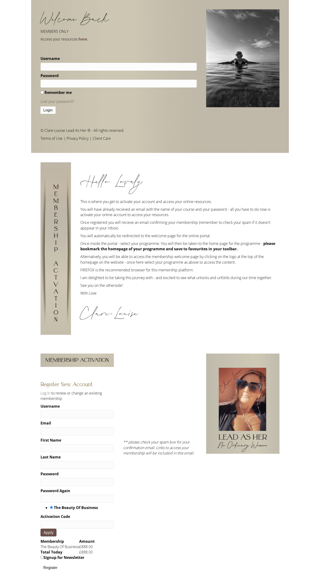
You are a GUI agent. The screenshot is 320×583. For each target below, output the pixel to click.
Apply (48, 532)
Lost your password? (57, 101)
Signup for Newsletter (64, 557)
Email (46, 423)
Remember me (58, 92)
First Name (51, 440)
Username (50, 58)
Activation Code (55, 516)
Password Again (55, 490)
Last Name (51, 457)
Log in (45, 393)
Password (50, 75)
